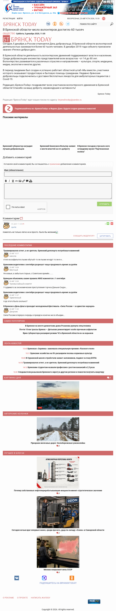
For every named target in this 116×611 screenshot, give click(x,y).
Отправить (104, 204)
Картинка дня (12, 378)
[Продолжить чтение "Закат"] (58, 395)
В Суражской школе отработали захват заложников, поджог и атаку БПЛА (61, 358)
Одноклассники (72, 578)
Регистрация (9, 19)
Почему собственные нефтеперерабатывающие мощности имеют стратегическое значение (58, 490)
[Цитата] (27, 181)
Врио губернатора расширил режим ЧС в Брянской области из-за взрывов (58, 333)
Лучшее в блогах (14, 453)
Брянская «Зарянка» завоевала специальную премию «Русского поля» (61, 348)
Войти (20, 19)
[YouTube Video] (30, 181)
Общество (9, 33)
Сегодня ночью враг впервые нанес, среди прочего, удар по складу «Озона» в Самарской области (58, 530)
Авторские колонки (16, 414)
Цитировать (105, 236)
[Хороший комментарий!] (108, 223)
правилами (55, 164)
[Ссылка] (23, 181)
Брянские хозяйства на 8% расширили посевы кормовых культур (61, 353)
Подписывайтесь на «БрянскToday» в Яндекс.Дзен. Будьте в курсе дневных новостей (55, 108)
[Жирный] (5, 181)
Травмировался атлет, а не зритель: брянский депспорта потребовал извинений (61, 362)
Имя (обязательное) (13, 170)
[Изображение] (20, 181)
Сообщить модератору (83, 236)
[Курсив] (9, 181)
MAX (44, 578)
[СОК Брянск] (58, 7)
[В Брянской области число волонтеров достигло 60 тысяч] (58, 38)
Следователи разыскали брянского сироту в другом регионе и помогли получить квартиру (61, 372)
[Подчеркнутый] (13, 181)
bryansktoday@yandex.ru (69, 100)
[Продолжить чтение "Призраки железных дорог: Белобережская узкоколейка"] (58, 429)
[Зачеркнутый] (16, 181)
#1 (23, 224)
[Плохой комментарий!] (112, 223)
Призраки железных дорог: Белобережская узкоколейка (58, 443)
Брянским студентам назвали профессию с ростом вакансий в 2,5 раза (61, 367)
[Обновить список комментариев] (21, 218)
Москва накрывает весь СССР (58, 569)
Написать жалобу (40, 598)
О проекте (22, 598)
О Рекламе (8, 598)
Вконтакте (16, 578)
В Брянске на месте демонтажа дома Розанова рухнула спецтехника (58, 326)
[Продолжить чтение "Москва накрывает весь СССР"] (58, 552)
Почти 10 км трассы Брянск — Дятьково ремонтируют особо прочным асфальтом (58, 329)
